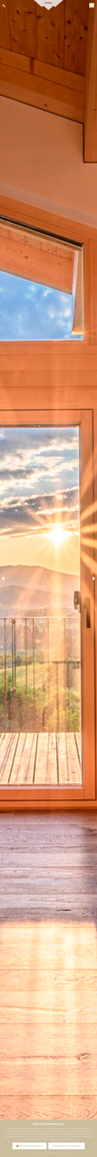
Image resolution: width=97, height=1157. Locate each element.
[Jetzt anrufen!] (4, 6)
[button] (3, 578)
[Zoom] (48, 578)
